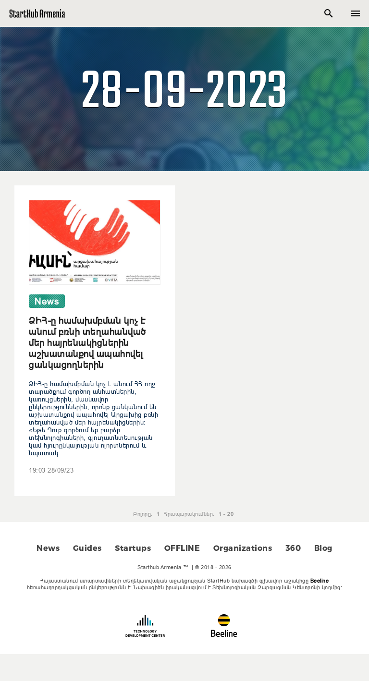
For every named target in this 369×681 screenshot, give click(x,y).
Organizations (242, 548)
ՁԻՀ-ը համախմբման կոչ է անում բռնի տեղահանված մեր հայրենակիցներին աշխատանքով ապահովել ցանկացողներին (87, 342)
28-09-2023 (184, 93)
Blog (323, 548)
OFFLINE (182, 548)
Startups (133, 548)
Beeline (319, 580)
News (48, 548)
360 (293, 548)
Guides (87, 548)
